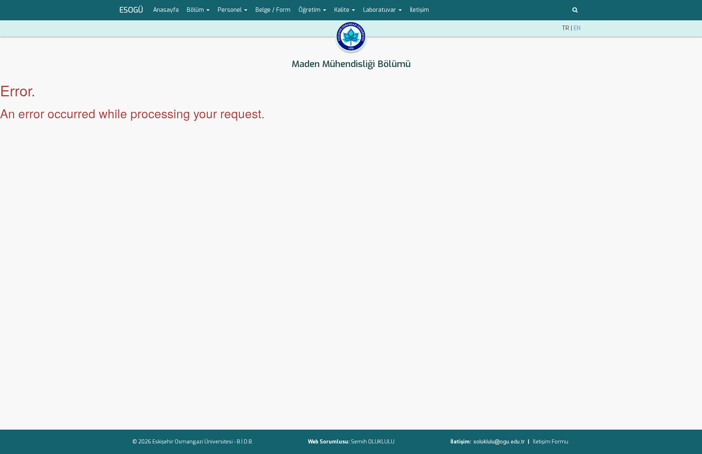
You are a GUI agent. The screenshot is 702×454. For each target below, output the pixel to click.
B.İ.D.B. (245, 441)
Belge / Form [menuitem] (273, 10)
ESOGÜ (131, 10)
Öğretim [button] (310, 10)
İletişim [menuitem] (419, 10)
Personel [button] (230, 10)
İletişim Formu (550, 441)
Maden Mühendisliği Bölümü (351, 64)
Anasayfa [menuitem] (166, 10)
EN (577, 28)
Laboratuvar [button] (380, 10)
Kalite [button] (342, 10)
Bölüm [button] (196, 10)
